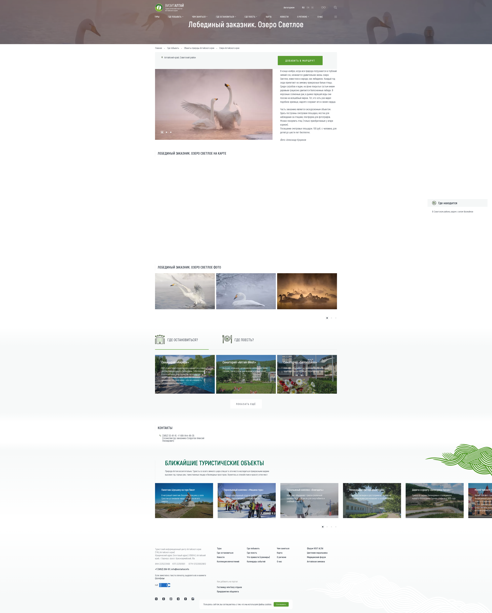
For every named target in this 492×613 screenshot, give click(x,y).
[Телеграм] (178, 599)
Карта (279, 552)
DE (312, 7)
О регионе (281, 557)
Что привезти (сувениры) (258, 557)
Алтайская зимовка (316, 561)
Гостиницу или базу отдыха (229, 587)
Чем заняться (283, 548)
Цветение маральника (317, 552)
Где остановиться (225, 552)
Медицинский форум (316, 557)
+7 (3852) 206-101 (162, 569)
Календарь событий (256, 561)
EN (308, 7)
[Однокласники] (163, 599)
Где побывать (253, 548)
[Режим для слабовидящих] (323, 7)
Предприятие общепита (228, 591)
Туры (219, 548)
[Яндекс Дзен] (185, 599)
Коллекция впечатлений (228, 561)
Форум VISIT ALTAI (315, 548)
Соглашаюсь (281, 604)
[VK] (156, 599)
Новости (220, 557)
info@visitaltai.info (180, 569)
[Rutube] (193, 599)
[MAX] (171, 599)
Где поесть (252, 552)
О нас (279, 561)
